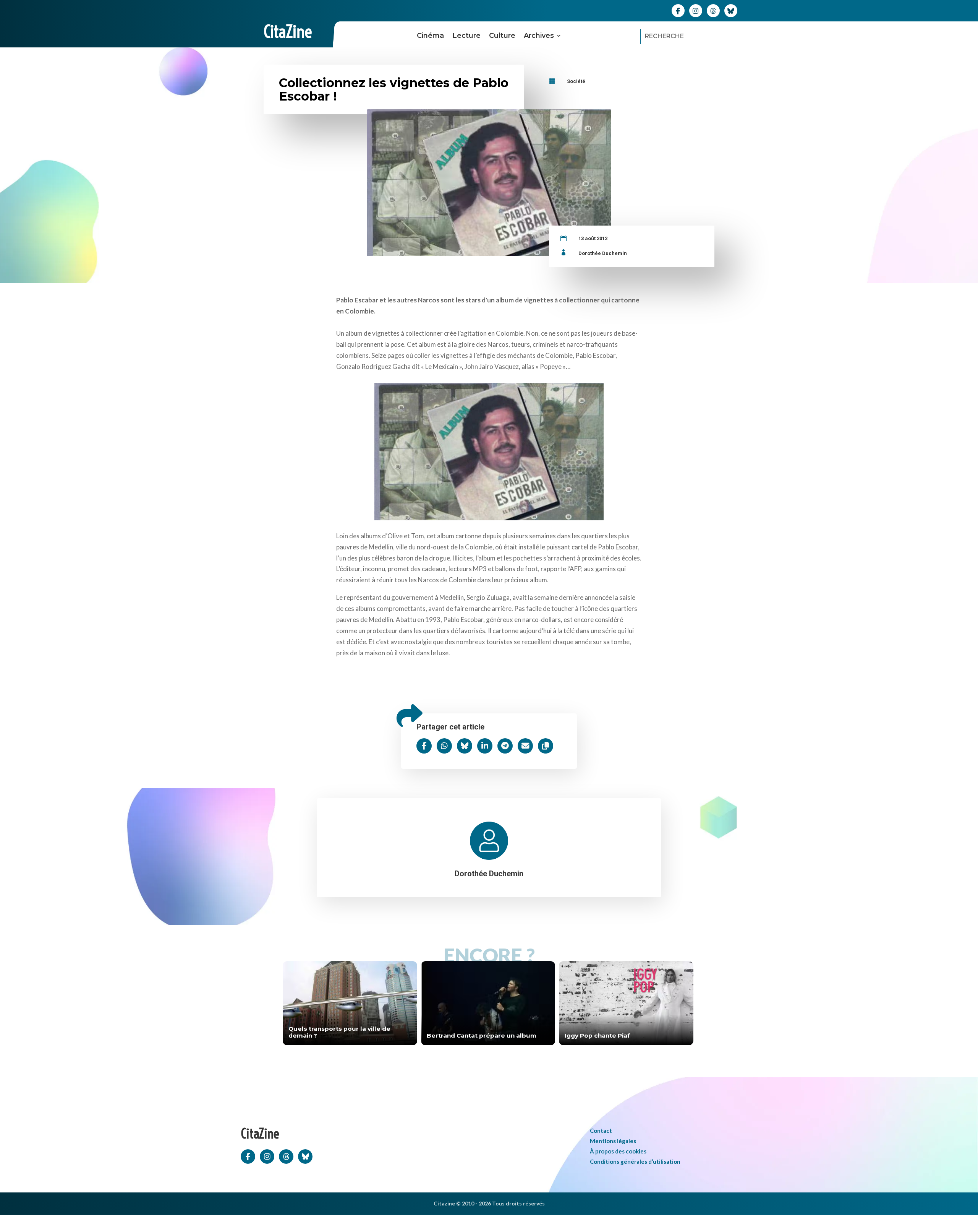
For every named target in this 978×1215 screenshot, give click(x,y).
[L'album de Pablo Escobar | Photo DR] (489, 449)
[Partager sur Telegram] (505, 746)
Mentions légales (613, 1140)
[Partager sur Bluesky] (464, 746)
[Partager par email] (525, 746)
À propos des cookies (618, 1151)
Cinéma (430, 35)
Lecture (466, 35)
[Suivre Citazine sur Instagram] (695, 10)
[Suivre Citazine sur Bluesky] (730, 10)
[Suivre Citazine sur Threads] (713, 10)
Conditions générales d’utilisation (635, 1161)
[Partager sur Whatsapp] (444, 746)
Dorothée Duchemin (602, 253)
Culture (502, 35)
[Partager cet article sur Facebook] (424, 746)
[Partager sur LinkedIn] (484, 746)
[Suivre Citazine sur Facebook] (678, 10)
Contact (601, 1130)
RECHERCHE (664, 36)
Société (576, 81)
